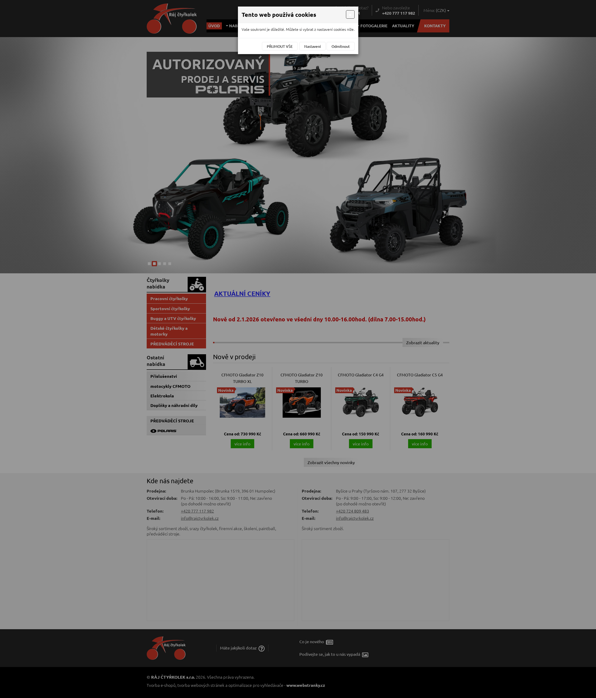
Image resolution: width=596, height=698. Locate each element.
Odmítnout (341, 46)
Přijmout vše (280, 46)
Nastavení (312, 46)
